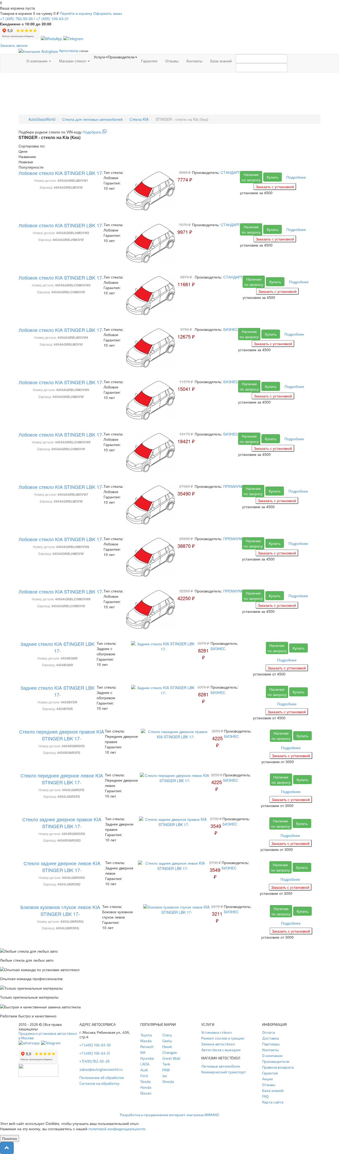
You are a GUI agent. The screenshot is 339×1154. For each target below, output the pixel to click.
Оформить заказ (107, 13)
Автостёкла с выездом (220, 1050)
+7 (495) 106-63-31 (94, 1053)
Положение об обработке (101, 1077)
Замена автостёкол (218, 1044)
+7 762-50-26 (16, 18)
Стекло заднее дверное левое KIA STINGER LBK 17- (62, 866)
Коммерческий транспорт (223, 1072)
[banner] (169, 132)
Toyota (146, 1035)
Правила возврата (278, 1067)
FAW (166, 1070)
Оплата (268, 1032)
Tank (166, 1064)
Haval (167, 1046)
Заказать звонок (14, 45)
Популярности (31, 167)
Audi (144, 1070)
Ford (144, 1075)
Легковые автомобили (220, 1066)
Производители (275, 1061)
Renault (147, 1046)
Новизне (26, 161)
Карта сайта (272, 1102)
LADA (144, 1064)
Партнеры (271, 1044)
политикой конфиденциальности (116, 1128)
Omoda (168, 1081)
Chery (167, 1035)
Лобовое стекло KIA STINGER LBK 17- (61, 172)
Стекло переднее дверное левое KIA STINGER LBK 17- (61, 779)
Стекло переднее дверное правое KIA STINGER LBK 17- (61, 735)
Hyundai (147, 1058)
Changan (169, 1052)
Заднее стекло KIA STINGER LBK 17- (57, 647)
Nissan (145, 1093)
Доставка (270, 1038)
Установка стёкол (216, 1032)
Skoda (145, 1081)
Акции (267, 1079)
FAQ (265, 1096)
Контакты (194, 60)
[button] (7, 1148)
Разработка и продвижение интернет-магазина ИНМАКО (169, 1115)
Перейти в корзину (76, 13)
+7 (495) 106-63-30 (95, 1045)
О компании (37, 60)
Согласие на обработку (99, 1083)
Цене (23, 151)
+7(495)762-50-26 (94, 1061)
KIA (142, 1052)
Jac (164, 1075)
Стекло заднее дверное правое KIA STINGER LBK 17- (61, 822)
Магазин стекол (73, 60)
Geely (167, 1041)
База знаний (221, 60)
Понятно (9, 1138)
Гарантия (149, 60)
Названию (27, 156)
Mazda (145, 1041)
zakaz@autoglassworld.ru (101, 1069)
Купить (272, 177)
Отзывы (172, 60)
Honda (145, 1087)
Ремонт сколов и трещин (222, 1038)
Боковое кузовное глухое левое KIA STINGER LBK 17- (60, 910)
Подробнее (296, 177)
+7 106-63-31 (52, 18)
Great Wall (171, 1058)
